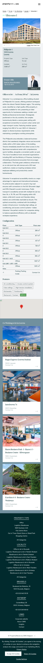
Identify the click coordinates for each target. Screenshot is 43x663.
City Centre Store (21, 530)
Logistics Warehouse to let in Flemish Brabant (21, 552)
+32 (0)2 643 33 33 (21, 593)
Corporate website (21, 619)
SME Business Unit (21, 528)
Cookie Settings (21, 659)
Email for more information (12, 82)
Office (21, 522)
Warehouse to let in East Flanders (21, 573)
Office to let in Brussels (21, 549)
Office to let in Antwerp (21, 565)
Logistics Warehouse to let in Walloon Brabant (21, 560)
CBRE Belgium (28, 636)
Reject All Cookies (30, 654)
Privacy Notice (21, 649)
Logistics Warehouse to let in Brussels (21, 562)
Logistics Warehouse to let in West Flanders (21, 567)
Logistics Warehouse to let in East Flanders (21, 557)
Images (28, 45)
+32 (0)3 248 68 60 (21, 609)
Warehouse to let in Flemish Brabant (21, 554)
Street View (36, 45)
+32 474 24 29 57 (9, 84)
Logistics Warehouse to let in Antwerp (21, 570)
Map (32, 45)
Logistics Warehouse (21, 525)
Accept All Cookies (13, 654)
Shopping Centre (21, 536)
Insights (21, 624)
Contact (21, 627)
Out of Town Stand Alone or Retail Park (21, 533)
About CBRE (21, 621)
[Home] (11, 4)
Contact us (34, 88)
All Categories (21, 540)
